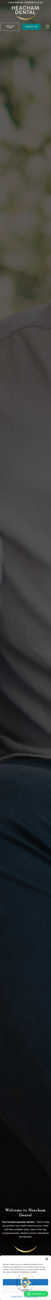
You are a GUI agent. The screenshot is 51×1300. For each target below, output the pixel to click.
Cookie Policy (16, 1296)
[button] (46, 1259)
